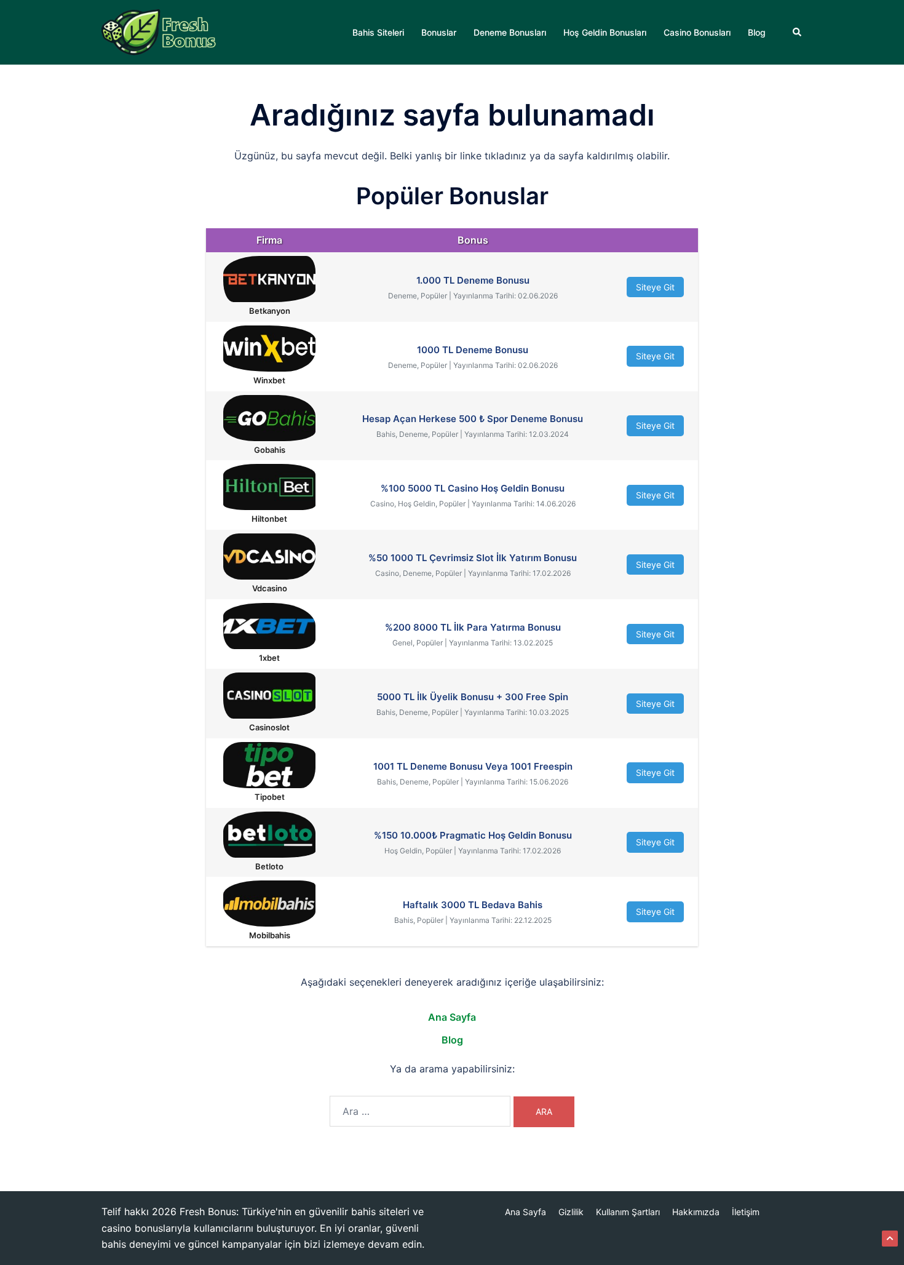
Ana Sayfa (452, 1017)
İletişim (745, 1212)
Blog (757, 32)
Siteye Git (655, 287)
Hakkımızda (696, 1212)
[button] (798, 32)
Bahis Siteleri (378, 32)
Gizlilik (571, 1212)
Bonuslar (438, 32)
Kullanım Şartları (628, 1212)
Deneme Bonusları (510, 32)
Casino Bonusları (697, 32)
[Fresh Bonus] (159, 31)
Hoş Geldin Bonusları (604, 32)
